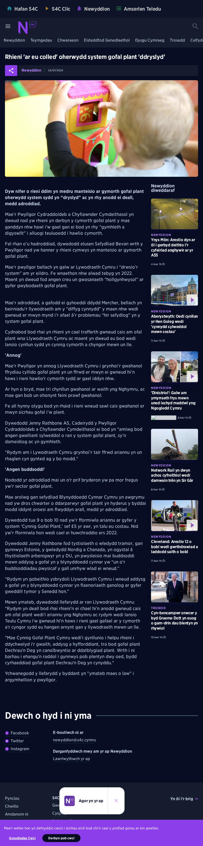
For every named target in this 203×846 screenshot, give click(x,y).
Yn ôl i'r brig (181, 798)
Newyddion (14, 40)
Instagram (20, 748)
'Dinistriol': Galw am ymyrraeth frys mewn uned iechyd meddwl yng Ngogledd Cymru (173, 400)
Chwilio (12, 806)
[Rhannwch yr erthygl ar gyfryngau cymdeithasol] (11, 70)
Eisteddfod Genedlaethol (107, 40)
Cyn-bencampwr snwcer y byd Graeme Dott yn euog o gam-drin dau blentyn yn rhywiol (174, 621)
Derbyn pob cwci (61, 838)
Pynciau (12, 798)
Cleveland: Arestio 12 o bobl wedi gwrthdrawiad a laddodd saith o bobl (174, 546)
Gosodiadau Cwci (22, 838)
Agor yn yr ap (91, 800)
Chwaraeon (67, 40)
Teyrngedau (41, 40)
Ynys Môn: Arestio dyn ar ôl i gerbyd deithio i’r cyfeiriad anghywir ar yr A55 (173, 247)
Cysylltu (59, 813)
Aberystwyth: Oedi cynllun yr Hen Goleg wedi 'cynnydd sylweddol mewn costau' (174, 324)
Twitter (17, 741)
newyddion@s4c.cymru (74, 740)
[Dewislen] (7, 26)
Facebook (20, 733)
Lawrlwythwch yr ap (71, 758)
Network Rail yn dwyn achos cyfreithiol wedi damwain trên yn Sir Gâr (172, 475)
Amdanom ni (16, 814)
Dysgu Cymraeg (149, 40)
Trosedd (177, 40)
